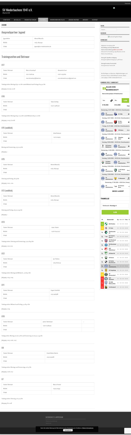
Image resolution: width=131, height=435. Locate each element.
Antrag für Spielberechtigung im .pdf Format (111, 59)
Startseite (127, 3)
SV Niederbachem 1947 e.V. (17, 10)
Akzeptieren (68, 430)
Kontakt (95, 20)
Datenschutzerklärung (51, 421)
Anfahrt (85, 20)
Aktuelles (17, 20)
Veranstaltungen (30, 20)
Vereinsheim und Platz (57, 20)
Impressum (48, 423)
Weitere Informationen (87, 428)
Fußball (43, 20)
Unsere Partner (74, 20)
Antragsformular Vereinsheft (108, 65)
